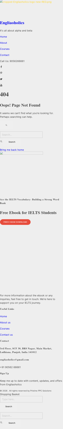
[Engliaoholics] (31, 9)
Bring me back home (12, 149)
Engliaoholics (12, 22)
